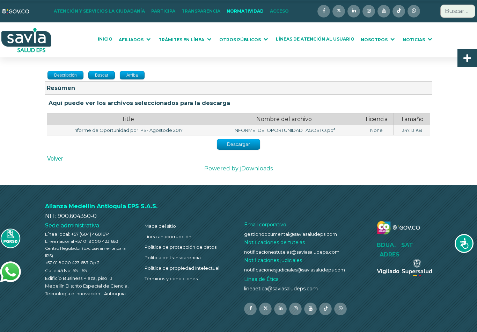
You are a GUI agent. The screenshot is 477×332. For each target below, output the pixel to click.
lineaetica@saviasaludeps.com (281, 288)
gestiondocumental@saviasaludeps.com (290, 234)
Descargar (238, 144)
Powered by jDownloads (238, 168)
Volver (55, 159)
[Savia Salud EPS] (26, 40)
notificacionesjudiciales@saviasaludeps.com (294, 270)
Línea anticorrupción (168, 236)
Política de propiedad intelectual (182, 268)
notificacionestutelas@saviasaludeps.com (291, 252)
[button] (101, 11)
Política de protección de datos (181, 247)
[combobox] (457, 11)
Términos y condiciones (171, 278)
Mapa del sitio (160, 226)
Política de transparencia (173, 257)
